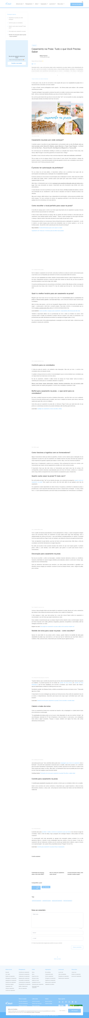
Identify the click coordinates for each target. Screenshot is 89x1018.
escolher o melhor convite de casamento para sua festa (56, 831)
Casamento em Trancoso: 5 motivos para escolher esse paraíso (48, 230)
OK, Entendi (74, 1010)
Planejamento (28, 4)
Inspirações (44, 4)
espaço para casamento (57, 900)
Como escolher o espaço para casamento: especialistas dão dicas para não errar (59, 310)
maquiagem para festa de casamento (70, 763)
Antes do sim (19, 4)
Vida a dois (60, 4)
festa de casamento (67, 900)
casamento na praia (47, 900)
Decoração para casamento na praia (17, 31)
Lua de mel (52, 4)
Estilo (36, 4)
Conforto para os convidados (16, 22)
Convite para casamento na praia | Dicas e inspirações (50, 846)
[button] (34, 64)
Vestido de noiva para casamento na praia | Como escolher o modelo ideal (55, 700)
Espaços (34, 45)
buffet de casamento (36, 900)
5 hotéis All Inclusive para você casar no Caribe (50, 227)
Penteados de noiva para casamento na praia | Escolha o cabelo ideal (57, 773)
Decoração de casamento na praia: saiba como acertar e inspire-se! (57, 626)
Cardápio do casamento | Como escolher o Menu (49, 408)
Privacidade (37, 1012)
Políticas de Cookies (30, 1012)
